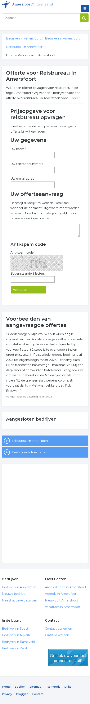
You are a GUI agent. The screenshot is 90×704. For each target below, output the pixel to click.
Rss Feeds (52, 686)
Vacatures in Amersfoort (62, 607)
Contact (38, 694)
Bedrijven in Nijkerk (16, 635)
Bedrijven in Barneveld (18, 642)
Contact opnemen (58, 628)
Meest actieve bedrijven (19, 600)
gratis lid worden (68, 657)
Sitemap (35, 686)
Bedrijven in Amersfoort (32, 5)
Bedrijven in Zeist (14, 648)
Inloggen (22, 694)
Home (6, 686)
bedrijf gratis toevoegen (29, 452)
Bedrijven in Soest (15, 628)
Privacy (7, 694)
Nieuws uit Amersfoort (61, 600)
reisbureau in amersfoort (30, 441)
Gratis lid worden (57, 635)
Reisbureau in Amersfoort (25, 47)
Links (67, 686)
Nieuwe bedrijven (14, 594)
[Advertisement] (45, 513)
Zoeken (20, 686)
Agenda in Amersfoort (61, 594)
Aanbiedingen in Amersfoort (65, 587)
